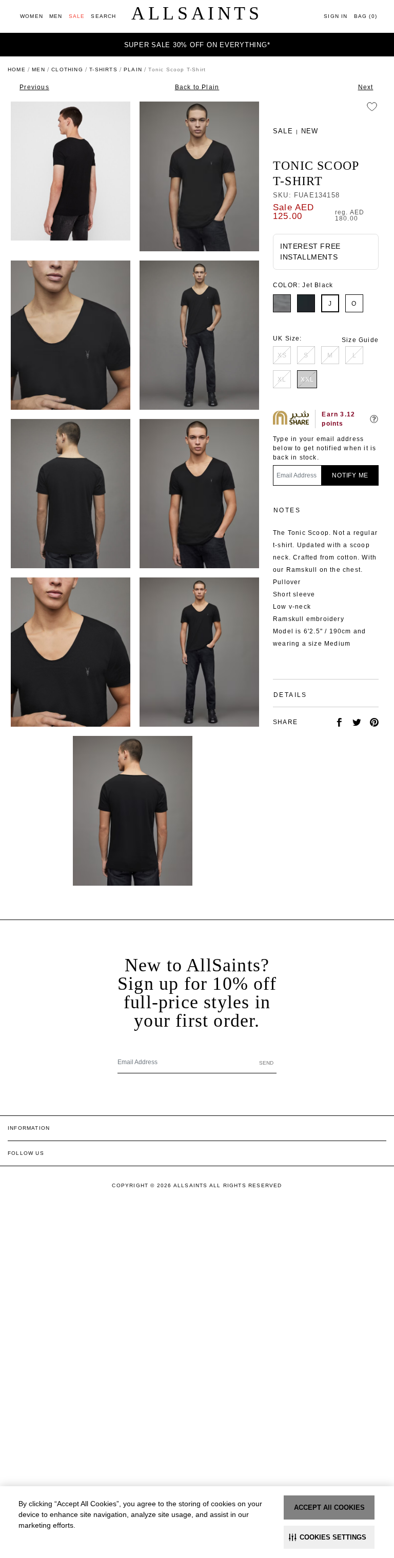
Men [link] (38, 69)
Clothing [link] (67, 69)
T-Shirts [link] (103, 69)
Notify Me (350, 475)
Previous (34, 87)
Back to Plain (197, 87)
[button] (329, 1537)
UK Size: (287, 338)
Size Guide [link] (360, 340)
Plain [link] (133, 69)
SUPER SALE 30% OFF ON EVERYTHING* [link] (197, 45)
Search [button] (103, 16)
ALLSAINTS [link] (196, 13)
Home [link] (17, 69)
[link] (31, 16)
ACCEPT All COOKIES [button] (329, 1507)
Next (365, 87)
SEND (266, 1063)
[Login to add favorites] (372, 107)
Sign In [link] (335, 16)
